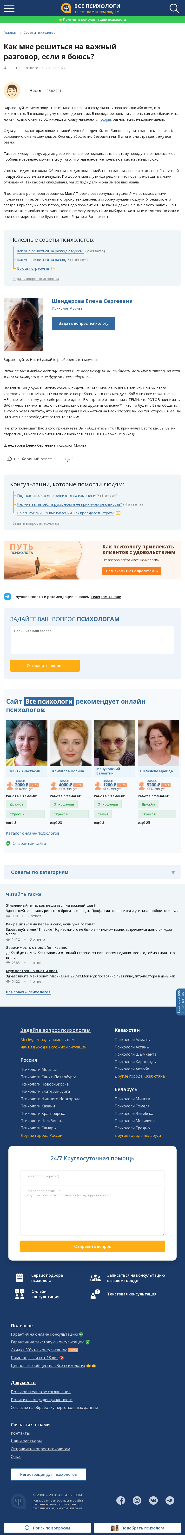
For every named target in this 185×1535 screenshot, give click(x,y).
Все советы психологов (28, 991)
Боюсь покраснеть (33, 268)
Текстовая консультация (131, 1294)
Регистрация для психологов (48, 1474)
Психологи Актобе (132, 1069)
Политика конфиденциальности (42, 1399)
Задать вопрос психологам (36, 278)
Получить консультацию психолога (92, 19)
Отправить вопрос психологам (40, 1448)
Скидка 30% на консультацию (39, 1350)
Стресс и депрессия (19, 815)
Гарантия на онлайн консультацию (44, 1334)
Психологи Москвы (38, 1069)
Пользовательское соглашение (41, 1391)
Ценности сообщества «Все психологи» (48, 1365)
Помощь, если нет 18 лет (34, 1357)
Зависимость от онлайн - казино (36, 947)
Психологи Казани (37, 1106)
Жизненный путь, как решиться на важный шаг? (50, 905)
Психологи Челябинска (42, 1120)
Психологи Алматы (132, 1039)
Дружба (17, 804)
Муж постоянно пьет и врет (32, 970)
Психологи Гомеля (132, 1106)
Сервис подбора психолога (47, 1278)
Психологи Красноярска (42, 1113)
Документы (23, 1382)
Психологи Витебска (134, 1113)
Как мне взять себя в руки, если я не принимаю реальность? (69, 504)
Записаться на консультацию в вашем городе (136, 1278)
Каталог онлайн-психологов (32, 833)
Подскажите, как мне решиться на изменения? (58, 495)
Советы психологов (39, 32)
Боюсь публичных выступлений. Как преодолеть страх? (65, 512)
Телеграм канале (106, 596)
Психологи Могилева (135, 1120)
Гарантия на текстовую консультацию (48, 1342)
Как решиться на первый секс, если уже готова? (50, 924)
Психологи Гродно (132, 1128)
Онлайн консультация (45, 1294)
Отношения (56, 67)
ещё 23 (56, 822)
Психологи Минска (132, 1098)
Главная (10, 32)
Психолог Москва (67, 308)
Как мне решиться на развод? (43, 259)
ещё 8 (11, 822)
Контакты (20, 1433)
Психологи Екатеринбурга (45, 1091)
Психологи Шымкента (136, 1054)
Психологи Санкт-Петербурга (48, 1077)
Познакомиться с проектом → (132, 571)
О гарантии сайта (29, 843)
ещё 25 (144, 822)
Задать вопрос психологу (84, 323)
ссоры (105, 119)
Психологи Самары (38, 1128)
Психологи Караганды (135, 1061)
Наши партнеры (26, 1441)
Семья (103, 814)
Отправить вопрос (92, 1246)
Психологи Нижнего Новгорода (50, 1098)
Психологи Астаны (132, 1047)
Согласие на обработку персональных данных (54, 1407)
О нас (16, 1456)
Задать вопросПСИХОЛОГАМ (180, 1002)
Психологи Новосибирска (44, 1084)
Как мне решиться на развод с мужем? (50, 250)
